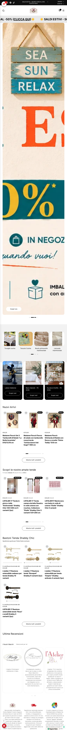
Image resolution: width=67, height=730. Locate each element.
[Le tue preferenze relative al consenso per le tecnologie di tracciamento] (64, 727)
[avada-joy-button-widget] (4, 726)
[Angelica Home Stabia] (33, 10)
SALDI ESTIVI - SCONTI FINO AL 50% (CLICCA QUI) (33, 2)
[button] (3, 10)
